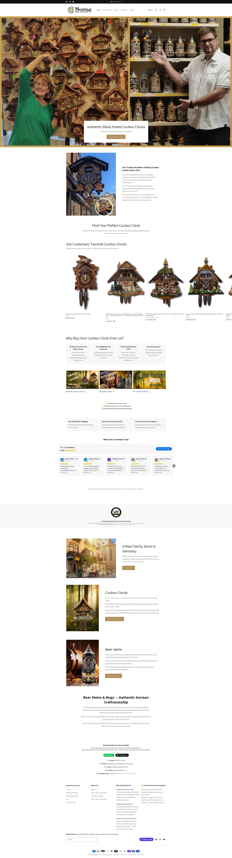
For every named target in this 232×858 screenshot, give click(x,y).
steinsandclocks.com (120, 770)
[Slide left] (112, 327)
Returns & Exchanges (72, 796)
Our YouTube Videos (140, 391)
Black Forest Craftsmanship (99, 793)
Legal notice (124, 854)
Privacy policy (116, 854)
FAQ (67, 799)
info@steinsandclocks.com (119, 767)
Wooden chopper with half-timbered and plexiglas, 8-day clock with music (204, 314)
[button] (107, 10)
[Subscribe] (97, 839)
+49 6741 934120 (120, 760)
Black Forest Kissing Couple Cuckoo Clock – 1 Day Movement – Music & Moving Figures (165, 314)
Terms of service (132, 854)
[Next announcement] (135, 1)
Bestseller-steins (106, 391)
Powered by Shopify (106, 854)
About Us (93, 789)
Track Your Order (71, 802)
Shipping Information (72, 793)
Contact (68, 789)
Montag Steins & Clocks (96, 854)
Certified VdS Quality (97, 796)
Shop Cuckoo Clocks (116, 137)
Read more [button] (64, 472)
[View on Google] (62, 460)
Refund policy (141, 854)
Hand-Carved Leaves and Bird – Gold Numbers (78, 314)
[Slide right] (120, 327)
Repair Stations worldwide (98, 799)
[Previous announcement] (97, 1)
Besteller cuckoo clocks (75, 391)
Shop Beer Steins (113, 676)
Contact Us (128, 568)
